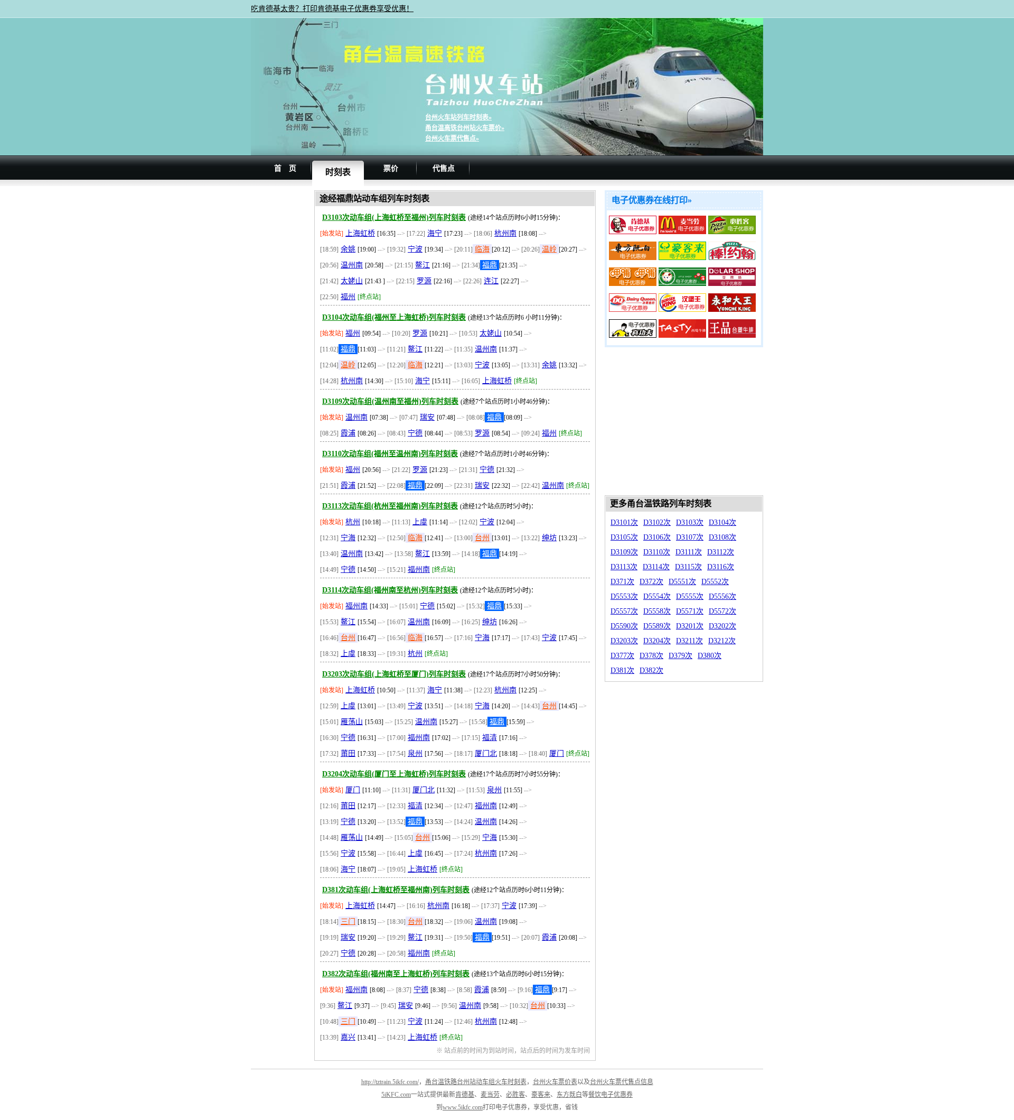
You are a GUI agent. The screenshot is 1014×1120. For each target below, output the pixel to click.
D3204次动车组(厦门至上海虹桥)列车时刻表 (394, 774)
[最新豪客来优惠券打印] (682, 258)
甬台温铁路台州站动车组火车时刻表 (476, 1082)
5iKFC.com (396, 1094)
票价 (390, 168)
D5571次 (689, 611)
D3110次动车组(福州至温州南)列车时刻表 (390, 454)
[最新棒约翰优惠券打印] (732, 258)
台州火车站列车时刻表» (458, 117)
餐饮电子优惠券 (610, 1094)
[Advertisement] (282, 348)
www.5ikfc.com (463, 1107)
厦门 (556, 753)
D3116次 (720, 567)
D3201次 (689, 626)
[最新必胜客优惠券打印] (732, 232)
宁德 (415, 433)
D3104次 (722, 522)
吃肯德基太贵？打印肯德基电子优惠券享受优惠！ (332, 9)
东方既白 (569, 1094)
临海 (482, 249)
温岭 (549, 249)
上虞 (419, 522)
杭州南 (505, 233)
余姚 (348, 249)
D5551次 (682, 582)
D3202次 (722, 626)
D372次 (651, 582)
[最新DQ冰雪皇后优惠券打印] (632, 309)
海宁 (434, 233)
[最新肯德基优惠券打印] (632, 232)
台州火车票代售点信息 (621, 1082)
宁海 (348, 538)
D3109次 (624, 552)
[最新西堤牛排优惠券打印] (682, 335)
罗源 (424, 281)
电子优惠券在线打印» (652, 200)
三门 (348, 921)
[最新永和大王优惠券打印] (732, 309)
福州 (348, 297)
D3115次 (688, 567)
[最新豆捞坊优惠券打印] (732, 284)
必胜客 (515, 1094)
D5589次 (657, 626)
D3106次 (657, 537)
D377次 (622, 656)
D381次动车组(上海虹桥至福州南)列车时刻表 (396, 890)
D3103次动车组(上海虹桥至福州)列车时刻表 (394, 217)
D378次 (651, 656)
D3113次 (624, 567)
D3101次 (624, 522)
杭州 (352, 522)
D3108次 (722, 537)
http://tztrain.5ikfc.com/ (390, 1082)
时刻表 (338, 172)
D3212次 (722, 641)
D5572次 (722, 611)
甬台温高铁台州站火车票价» (464, 128)
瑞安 (427, 417)
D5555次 (689, 596)
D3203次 (624, 641)
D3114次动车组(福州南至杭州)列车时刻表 (390, 590)
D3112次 (720, 552)
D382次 (651, 670)
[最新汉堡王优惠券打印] (682, 309)
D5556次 (722, 596)
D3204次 (657, 641)
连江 (491, 281)
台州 (482, 538)
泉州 (415, 753)
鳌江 (422, 265)
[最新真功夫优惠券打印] (632, 335)
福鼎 (489, 265)
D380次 (709, 656)
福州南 (419, 569)
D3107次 (689, 537)
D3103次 (689, 522)
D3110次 (656, 552)
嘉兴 (348, 1037)
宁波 (415, 249)
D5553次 (624, 596)
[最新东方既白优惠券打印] (632, 258)
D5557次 (624, 611)
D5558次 (657, 611)
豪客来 (540, 1094)
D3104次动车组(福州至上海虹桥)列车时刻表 (394, 317)
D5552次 (715, 582)
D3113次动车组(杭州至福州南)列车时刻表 (390, 506)
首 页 (285, 168)
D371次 (622, 582)
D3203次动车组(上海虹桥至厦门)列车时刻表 (394, 674)
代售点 (444, 168)
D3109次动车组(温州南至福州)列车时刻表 (390, 401)
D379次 (680, 656)
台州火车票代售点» (452, 138)
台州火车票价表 (555, 1082)
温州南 (352, 265)
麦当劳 (490, 1094)
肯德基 (464, 1094)
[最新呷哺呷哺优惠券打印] (632, 284)
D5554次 (657, 596)
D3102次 (657, 522)
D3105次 (624, 537)
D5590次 (624, 626)
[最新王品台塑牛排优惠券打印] (732, 335)
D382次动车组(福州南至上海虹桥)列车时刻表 (396, 974)
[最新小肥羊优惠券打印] (682, 284)
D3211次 (689, 641)
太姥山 (352, 281)
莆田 (348, 753)
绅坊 (549, 538)
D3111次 (688, 552)
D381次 (622, 670)
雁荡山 (352, 722)
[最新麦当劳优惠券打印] (682, 232)
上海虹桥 (360, 233)
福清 (489, 738)
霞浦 (348, 433)
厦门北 (486, 753)
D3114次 (656, 567)
